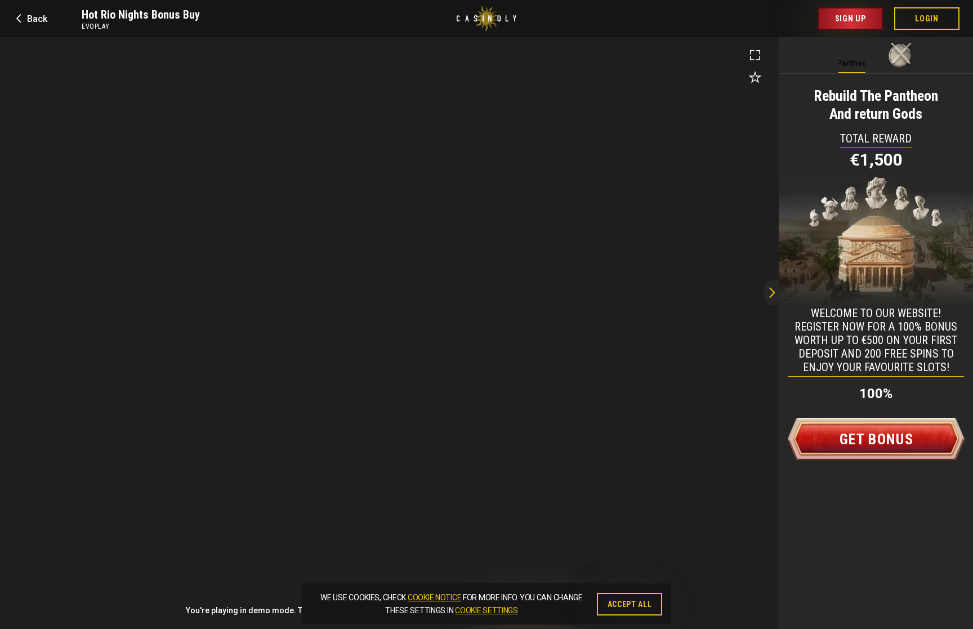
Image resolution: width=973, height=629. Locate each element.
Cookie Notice (434, 597)
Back (37, 19)
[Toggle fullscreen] (755, 55)
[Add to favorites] (755, 78)
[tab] (851, 52)
